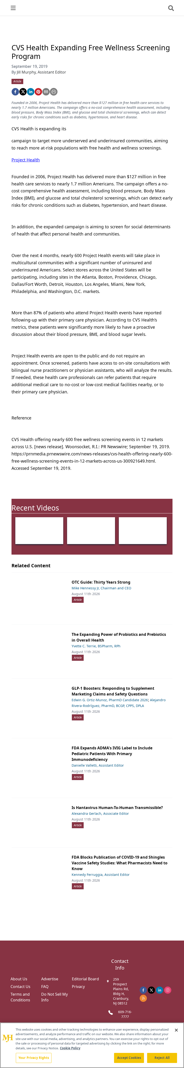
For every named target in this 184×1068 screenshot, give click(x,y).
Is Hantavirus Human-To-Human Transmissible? (117, 807)
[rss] (143, 998)
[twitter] (23, 92)
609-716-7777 (125, 1014)
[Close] (176, 1030)
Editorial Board (85, 979)
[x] (151, 990)
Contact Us (20, 986)
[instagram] (167, 990)
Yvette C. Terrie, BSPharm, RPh (96, 646)
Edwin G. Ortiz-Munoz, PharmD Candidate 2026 (110, 700)
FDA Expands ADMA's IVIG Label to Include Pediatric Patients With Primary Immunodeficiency (112, 753)
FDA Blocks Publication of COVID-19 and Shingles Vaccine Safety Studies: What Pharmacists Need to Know (119, 863)
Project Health (26, 160)
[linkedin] (30, 92)
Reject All (162, 1058)
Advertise (49, 979)
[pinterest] (38, 92)
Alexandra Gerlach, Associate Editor (100, 813)
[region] (92, 1045)
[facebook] (15, 92)
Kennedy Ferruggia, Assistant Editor (101, 874)
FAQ (45, 986)
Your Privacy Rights (33, 1058)
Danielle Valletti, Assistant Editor (98, 765)
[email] (46, 92)
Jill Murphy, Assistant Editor (41, 72)
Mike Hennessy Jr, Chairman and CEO (101, 588)
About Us (19, 979)
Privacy (78, 986)
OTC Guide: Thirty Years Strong (101, 582)
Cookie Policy (70, 1048)
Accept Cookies (129, 1058)
